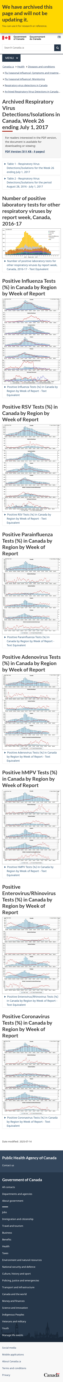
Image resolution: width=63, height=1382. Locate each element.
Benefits (6, 1239)
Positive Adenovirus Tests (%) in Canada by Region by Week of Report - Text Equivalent (32, 756)
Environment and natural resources (22, 1260)
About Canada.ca (11, 1361)
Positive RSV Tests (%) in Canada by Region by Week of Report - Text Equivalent (29, 518)
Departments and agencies (17, 1194)
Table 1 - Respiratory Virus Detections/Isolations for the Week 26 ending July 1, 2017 (30, 168)
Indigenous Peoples (13, 1314)
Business (7, 1232)
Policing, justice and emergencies (20, 1280)
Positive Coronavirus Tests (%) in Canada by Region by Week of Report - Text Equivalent (32, 1121)
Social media (9, 1347)
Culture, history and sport (16, 1273)
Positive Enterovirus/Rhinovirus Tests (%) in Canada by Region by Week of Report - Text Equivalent (32, 1000)
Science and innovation (15, 1307)
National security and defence (18, 1266)
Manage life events (12, 1335)
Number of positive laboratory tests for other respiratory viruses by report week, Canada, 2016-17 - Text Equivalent (32, 265)
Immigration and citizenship (17, 1219)
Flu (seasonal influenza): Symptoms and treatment (33, 72)
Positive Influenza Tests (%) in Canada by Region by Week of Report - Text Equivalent (32, 391)
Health (21, 66)
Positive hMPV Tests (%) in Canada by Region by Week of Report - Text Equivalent (30, 871)
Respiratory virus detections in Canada (26, 85)
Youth (5, 1328)
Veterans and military (14, 1321)
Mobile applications (13, 1354)
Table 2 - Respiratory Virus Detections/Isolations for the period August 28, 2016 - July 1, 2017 (29, 182)
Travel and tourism (12, 1225)
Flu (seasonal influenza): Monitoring (25, 79)
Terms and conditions (14, 1368)
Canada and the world (14, 1294)
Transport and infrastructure (18, 1287)
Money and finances (13, 1301)
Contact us (8, 1165)
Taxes (5, 1253)
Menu (10, 58)
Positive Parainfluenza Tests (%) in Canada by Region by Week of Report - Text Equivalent (30, 641)
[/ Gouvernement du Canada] (23, 37)
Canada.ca (8, 66)
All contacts (8, 1187)
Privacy (6, 1375)
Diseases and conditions (41, 66)
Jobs (4, 1212)
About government (12, 1200)
